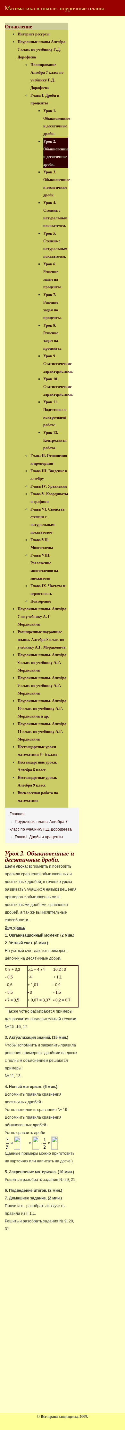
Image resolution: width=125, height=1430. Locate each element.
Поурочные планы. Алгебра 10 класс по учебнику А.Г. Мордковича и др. (42, 708)
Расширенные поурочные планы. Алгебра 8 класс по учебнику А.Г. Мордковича (41, 639)
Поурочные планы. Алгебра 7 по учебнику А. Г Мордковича (42, 616)
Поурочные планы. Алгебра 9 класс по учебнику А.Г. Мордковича (42, 685)
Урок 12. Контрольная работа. (55, 440)
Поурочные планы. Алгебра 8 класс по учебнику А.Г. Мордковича (42, 662)
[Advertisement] (53, 1331)
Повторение (40, 601)
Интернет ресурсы (33, 34)
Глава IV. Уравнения (48, 486)
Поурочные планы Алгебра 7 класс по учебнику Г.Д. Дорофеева (41, 49)
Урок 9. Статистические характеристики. (58, 363)
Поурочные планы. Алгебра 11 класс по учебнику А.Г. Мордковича (42, 731)
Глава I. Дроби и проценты (39, 837)
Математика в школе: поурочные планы (54, 8)
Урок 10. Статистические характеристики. (58, 386)
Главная (17, 814)
